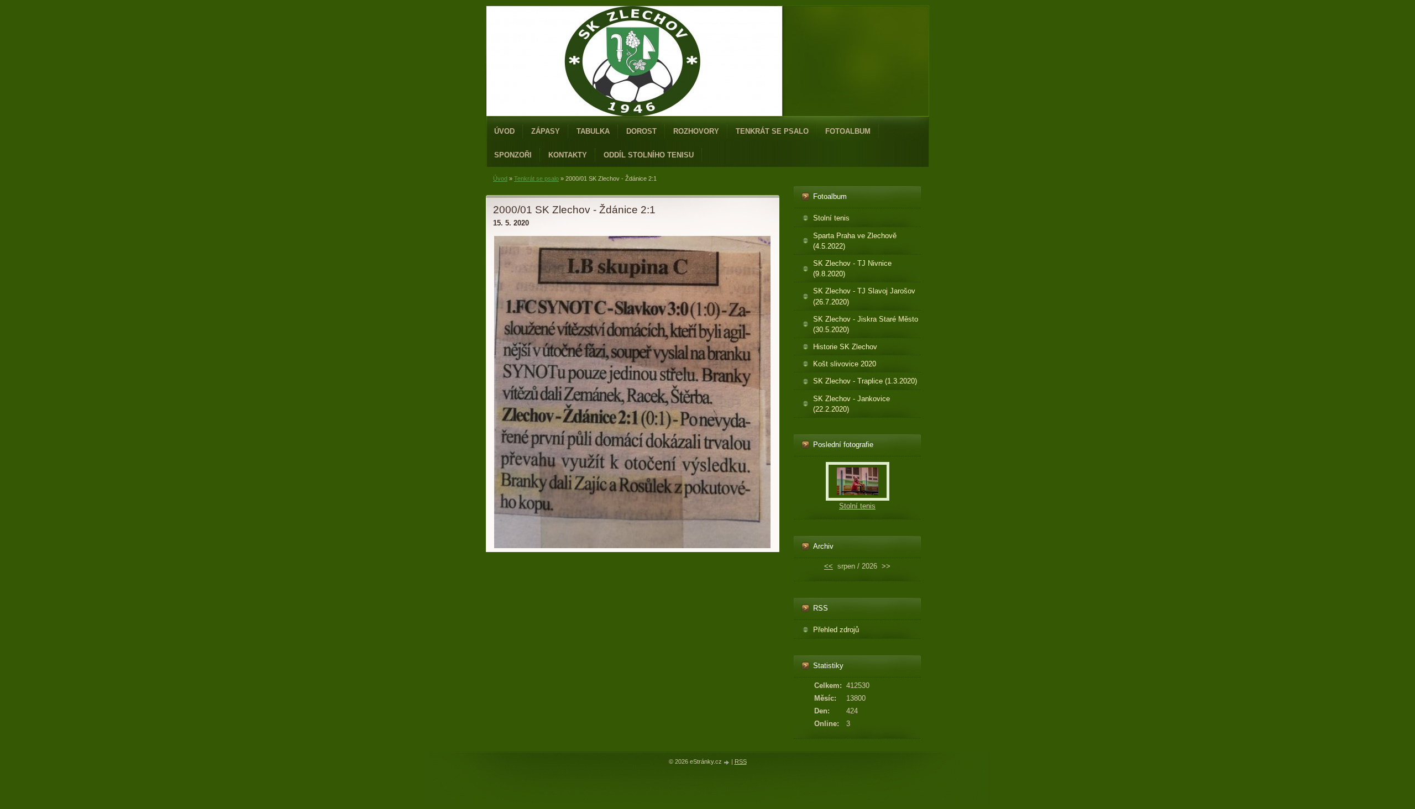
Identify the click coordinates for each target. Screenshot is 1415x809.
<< (828, 566)
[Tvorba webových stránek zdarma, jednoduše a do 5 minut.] (727, 762)
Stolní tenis (831, 218)
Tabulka (593, 131)
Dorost (641, 131)
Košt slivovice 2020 (844, 364)
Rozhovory (696, 131)
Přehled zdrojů (836, 630)
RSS (741, 761)
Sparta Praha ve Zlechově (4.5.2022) (855, 241)
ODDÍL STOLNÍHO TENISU (649, 155)
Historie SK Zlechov (845, 347)
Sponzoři (513, 155)
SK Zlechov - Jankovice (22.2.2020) (851, 404)
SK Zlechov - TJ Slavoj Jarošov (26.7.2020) (864, 296)
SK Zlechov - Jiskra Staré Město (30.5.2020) (865, 324)
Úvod (504, 131)
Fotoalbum (848, 131)
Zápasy (545, 131)
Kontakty (567, 155)
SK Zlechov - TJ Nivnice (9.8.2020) (852, 268)
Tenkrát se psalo (772, 131)
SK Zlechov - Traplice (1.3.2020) (865, 381)
